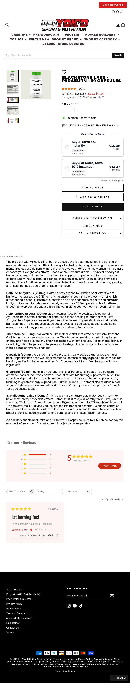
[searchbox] (18, 491)
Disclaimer (93, 226)
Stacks (48, 44)
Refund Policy (14, 608)
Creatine (20, 34)
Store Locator (71, 44)
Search (118, 55)
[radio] (92, 147)
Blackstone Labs (12, 256)
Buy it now (93, 206)
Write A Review (110, 465)
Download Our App (113, 4)
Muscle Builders (100, 34)
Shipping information (92, 218)
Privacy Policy (14, 603)
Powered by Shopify (65, 671)
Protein (72, 34)
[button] (64, 72)
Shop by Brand (65, 39)
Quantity (70, 104)
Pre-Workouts (46, 34)
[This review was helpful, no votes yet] (49, 535)
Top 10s (17, 39)
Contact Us (12, 627)
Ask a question (93, 233)
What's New (39, 39)
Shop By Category (101, 39)
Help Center (13, 622)
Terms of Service (15, 613)
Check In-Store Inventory (90, 125)
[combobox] (65, 55)
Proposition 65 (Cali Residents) (23, 594)
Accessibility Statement (19, 618)
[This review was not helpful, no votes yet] (55, 535)
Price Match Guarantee (19, 599)
